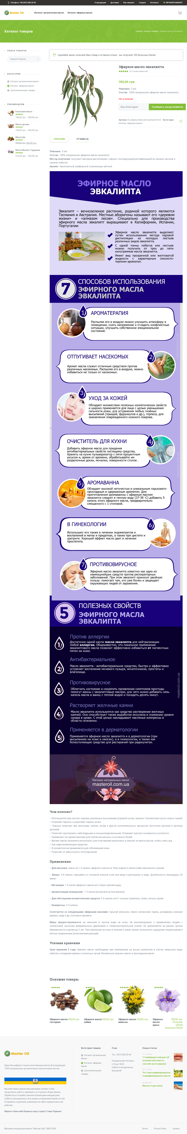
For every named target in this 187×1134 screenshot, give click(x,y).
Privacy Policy (160, 1128)
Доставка (114, 3)
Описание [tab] (59, 139)
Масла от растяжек (152, 1086)
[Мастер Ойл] (15, 13)
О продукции (100, 3)
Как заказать (128, 3)
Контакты (154, 3)
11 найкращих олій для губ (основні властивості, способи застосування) (155, 1060)
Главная (139, 31)
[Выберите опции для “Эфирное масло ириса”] (181, 1026)
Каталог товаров (151, 31)
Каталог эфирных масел (130, 123)
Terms (145, 1128)
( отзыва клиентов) (138, 71)
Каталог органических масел (25, 81)
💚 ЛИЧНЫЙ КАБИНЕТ (173, 3)
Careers (176, 1128)
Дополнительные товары (23, 90)
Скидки (142, 3)
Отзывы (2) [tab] (82, 139)
